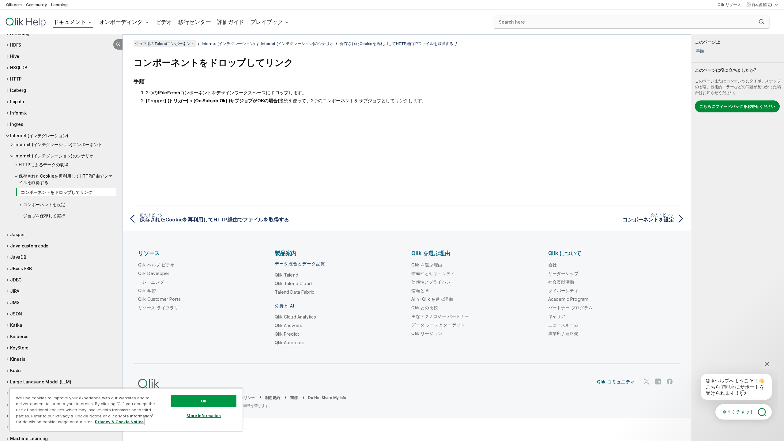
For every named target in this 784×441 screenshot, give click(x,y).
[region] (126, 409)
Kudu (15, 370)
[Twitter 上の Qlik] (646, 381)
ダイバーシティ (563, 290)
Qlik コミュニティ (616, 382)
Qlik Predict (287, 334)
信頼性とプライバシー (433, 282)
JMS (14, 302)
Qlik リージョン (426, 333)
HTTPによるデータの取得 (43, 164)
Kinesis (17, 359)
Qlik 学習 (147, 290)
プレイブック (266, 22)
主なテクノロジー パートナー (440, 316)
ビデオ (164, 22)
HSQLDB (18, 67)
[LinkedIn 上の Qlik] (658, 381)
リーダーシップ (563, 273)
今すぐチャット (738, 412)
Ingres (16, 124)
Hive (14, 56)
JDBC (15, 279)
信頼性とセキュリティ (433, 273)
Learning (59, 4)
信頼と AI (420, 290)
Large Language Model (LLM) (40, 381)
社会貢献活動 (561, 282)
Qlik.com (14, 4)
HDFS (15, 44)
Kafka (16, 325)
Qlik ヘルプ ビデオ (156, 264)
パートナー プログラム (570, 307)
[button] (761, 22)
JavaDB (18, 257)
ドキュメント (69, 22)
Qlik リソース (729, 4)
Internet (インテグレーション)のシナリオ (54, 155)
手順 (700, 51)
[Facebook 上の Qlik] (669, 381)
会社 (552, 264)
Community (36, 4)
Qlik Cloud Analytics (295, 316)
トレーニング (151, 282)
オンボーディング (121, 22)
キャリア (557, 316)
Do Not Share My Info (327, 397)
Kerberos (19, 336)
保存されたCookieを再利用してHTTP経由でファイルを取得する (65, 179)
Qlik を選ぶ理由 (426, 264)
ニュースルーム (563, 324)
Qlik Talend (286, 274)
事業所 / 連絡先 (563, 333)
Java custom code (29, 245)
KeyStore (19, 347)
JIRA (14, 291)
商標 (294, 397)
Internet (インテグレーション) (39, 135)
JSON (16, 313)
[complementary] (737, 237)
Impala (17, 101)
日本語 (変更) (762, 5)
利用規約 (272, 397)
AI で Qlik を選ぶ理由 (432, 299)
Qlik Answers (288, 325)
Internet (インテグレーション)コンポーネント (58, 144)
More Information (204, 415)
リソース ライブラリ (158, 307)
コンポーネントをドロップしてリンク (56, 192)
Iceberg (18, 90)
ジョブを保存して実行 (44, 215)
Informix (18, 112)
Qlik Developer (153, 273)
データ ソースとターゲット (438, 324)
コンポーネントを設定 (44, 204)
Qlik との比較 (424, 307)
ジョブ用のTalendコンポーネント (164, 43)
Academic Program (568, 299)
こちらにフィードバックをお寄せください (737, 106)
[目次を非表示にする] (118, 44)
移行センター (194, 22)
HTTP (16, 78)
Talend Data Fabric (294, 292)
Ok (203, 400)
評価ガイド (230, 22)
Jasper (17, 234)
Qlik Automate (289, 342)
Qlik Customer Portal (160, 299)
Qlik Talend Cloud (293, 283)
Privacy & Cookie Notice (119, 421)
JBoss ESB (21, 268)
